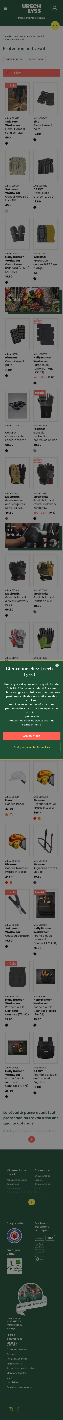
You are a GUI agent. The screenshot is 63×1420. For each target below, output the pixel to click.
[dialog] (31, 710)
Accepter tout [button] (31, 735)
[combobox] (57, 665)
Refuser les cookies (21, 720)
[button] (31, 747)
